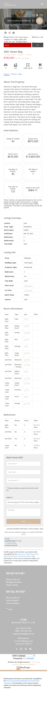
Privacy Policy (34, 662)
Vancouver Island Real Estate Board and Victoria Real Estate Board (21, 555)
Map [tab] (20, 74)
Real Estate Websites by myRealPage (23, 664)
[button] (17, 649)
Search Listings (12, 585)
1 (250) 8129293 (10, 543)
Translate (30, 658)
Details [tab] (7, 74)
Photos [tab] (14, 74)
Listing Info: (10, 252)
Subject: (9, 497)
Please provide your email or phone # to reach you (22, 489)
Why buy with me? (13, 579)
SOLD (41, 15)
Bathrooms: (10, 414)
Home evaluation (12, 600)
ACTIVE (33, 15)
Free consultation (12, 603)
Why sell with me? (13, 598)
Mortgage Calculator (13, 582)
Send (23, 521)
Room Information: (13, 308)
